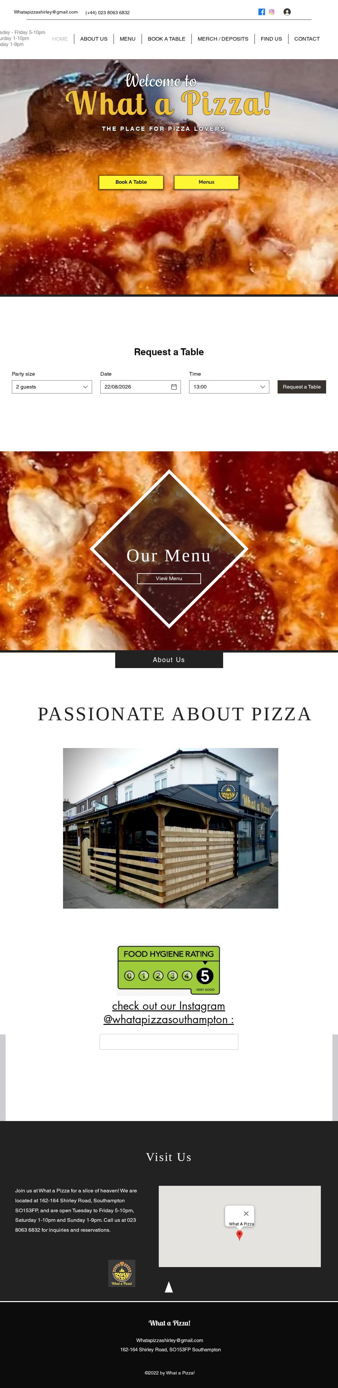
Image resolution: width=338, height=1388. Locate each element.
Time (195, 374)
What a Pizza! (169, 1323)
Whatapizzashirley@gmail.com (46, 12)
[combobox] (52, 387)
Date (106, 374)
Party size (23, 374)
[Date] (174, 387)
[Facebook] (261, 12)
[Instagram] (271, 12)
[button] (320, 12)
